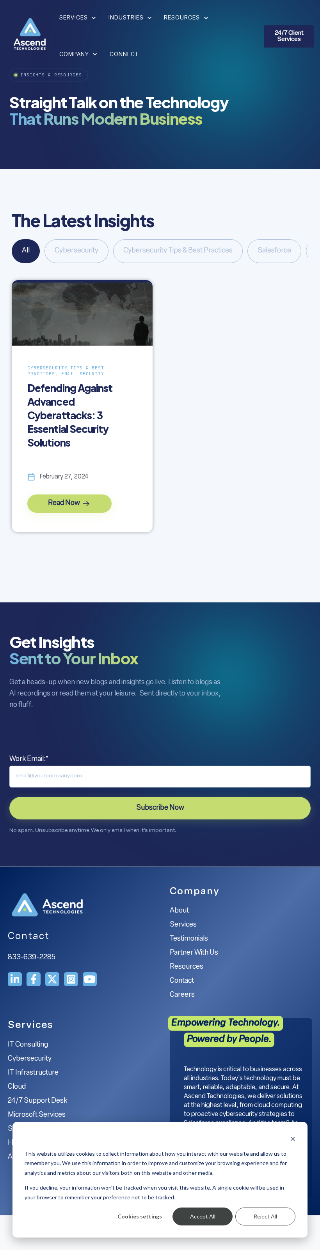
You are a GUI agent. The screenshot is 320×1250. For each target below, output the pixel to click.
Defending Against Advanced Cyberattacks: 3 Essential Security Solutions (70, 415)
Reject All (265, 1216)
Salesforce (274, 250)
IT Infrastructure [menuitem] (33, 1073)
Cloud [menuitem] (17, 1087)
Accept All (202, 1216)
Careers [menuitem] (182, 995)
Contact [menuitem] (182, 981)
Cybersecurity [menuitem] (30, 1059)
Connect (124, 55)
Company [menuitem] (195, 892)
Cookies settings (139, 1216)
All (26, 250)
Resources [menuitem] (186, 967)
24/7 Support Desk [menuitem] (37, 1101)
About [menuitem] (179, 911)
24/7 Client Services (289, 36)
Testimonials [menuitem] (189, 939)
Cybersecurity (76, 250)
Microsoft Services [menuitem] (37, 1115)
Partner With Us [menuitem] (194, 953)
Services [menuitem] (183, 925)
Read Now (64, 503)
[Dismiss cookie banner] (292, 1139)
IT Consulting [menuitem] (28, 1045)
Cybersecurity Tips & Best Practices (178, 250)
